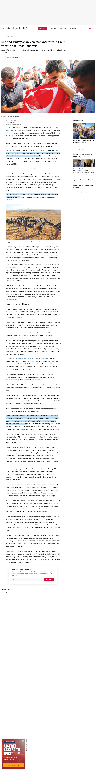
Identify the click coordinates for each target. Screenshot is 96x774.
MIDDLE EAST (73, 28)
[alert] (13, 757)
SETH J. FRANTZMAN (11, 120)
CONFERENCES (42, 28)
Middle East (11, 36)
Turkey (13, 592)
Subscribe (49, 580)
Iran (2, 592)
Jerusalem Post (4, 36)
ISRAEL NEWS (53, 28)
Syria (7, 592)
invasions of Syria (12, 267)
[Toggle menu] (3, 28)
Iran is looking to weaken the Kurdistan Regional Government (27, 358)
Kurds (19, 592)
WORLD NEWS (63, 28)
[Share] (2, 57)
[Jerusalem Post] (16, 28)
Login (91, 28)
